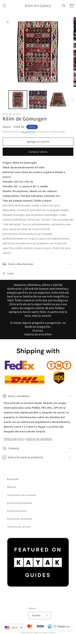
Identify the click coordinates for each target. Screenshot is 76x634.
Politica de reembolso (19, 518)
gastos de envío (28, 132)
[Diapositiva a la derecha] (72, 100)
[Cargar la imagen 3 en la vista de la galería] (58, 99)
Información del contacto (21, 495)
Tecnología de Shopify (47, 632)
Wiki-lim (11, 487)
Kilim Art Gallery (33, 632)
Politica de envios (17, 510)
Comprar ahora (38, 151)
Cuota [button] (10, 273)
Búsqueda (13, 479)
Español (36, 615)
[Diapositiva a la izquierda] (4, 100)
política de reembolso (39, 438)
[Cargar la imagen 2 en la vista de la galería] (38, 99)
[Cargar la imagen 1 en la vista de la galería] (18, 99)
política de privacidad (19, 503)
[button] (4, 5)
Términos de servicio (18, 526)
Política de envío (14, 438)
